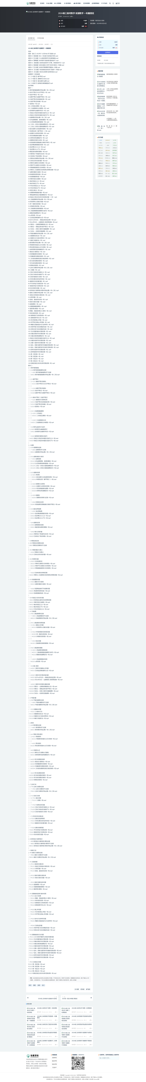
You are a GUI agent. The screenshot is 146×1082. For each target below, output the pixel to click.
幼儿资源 (50, 3)
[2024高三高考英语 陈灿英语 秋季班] (66, 1027)
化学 (115, 153)
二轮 (115, 147)
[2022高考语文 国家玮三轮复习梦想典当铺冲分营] (101, 85)
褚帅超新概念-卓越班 (112, 74)
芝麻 (108, 168)
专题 (101, 147)
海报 (83, 989)
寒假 (114, 158)
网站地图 (62, 1075)
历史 (101, 155)
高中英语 (74, 1028)
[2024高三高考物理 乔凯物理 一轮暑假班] (31, 1019)
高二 (108, 176)
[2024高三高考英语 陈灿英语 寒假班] (31, 1035)
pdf (100, 145)
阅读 (115, 171)
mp (108, 142)
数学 (30, 985)
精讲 (115, 165)
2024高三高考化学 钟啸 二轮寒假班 (82, 1008)
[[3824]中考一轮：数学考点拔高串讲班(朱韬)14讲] (101, 114)
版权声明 (54, 1061)
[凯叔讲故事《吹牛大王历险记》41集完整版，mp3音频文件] (101, 101)
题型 (101, 173)
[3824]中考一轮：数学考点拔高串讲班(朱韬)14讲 (112, 113)
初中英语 (115, 151)
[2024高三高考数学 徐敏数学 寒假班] (66, 1043)
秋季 (108, 165)
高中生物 (39, 1028)
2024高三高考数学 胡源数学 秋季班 (82, 1032)
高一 (108, 173)
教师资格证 (96, 3)
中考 (108, 147)
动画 (108, 153)
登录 (118, 3)
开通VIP (54, 1067)
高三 (43, 985)
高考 (115, 176)
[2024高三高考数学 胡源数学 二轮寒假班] (31, 1043)
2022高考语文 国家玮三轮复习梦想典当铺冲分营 (112, 83)
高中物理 (39, 1020)
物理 (108, 163)
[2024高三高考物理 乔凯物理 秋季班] (66, 1019)
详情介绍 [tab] (32, 38)
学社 (101, 158)
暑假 (34, 985)
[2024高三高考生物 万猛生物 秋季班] (31, 1027)
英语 (115, 168)
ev (114, 140)
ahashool (108, 140)
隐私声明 (54, 1064)
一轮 (115, 145)
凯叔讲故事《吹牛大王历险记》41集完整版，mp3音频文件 (111, 98)
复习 (115, 155)
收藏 (77, 989)
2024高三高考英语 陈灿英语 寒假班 (47, 1032)
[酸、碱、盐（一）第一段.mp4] (101, 128)
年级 (108, 160)
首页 (43, 3)
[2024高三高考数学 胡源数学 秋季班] (66, 1035)
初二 (101, 153)
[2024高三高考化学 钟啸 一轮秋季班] (31, 1010)
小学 (101, 160)
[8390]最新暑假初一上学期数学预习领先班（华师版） (112, 105)
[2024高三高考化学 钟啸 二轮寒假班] (66, 1010)
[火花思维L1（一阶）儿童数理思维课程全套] (101, 121)
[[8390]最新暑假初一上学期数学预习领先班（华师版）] (101, 107)
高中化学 (39, 1012)
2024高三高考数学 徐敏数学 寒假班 (82, 1040)
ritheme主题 (96, 1079)
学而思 (107, 158)
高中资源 (41, 44)
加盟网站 (54, 1057)
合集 (108, 155)
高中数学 (60, 16)
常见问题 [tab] (41, 38)
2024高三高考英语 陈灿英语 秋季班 (82, 1024)
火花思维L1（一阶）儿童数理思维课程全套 (111, 120)
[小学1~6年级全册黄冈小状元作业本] (101, 91)
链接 (88, 989)
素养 (101, 168)
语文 (108, 171)
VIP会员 (105, 3)
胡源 (39, 985)
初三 (101, 150)
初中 (108, 150)
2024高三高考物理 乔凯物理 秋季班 (82, 1016)
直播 (101, 165)
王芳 (115, 163)
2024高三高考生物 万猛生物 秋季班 (47, 1024)
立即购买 (107, 52)
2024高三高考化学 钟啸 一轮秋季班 (47, 1008)
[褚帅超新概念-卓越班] (101, 76)
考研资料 (87, 3)
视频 (101, 171)
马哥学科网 (79, 1075)
